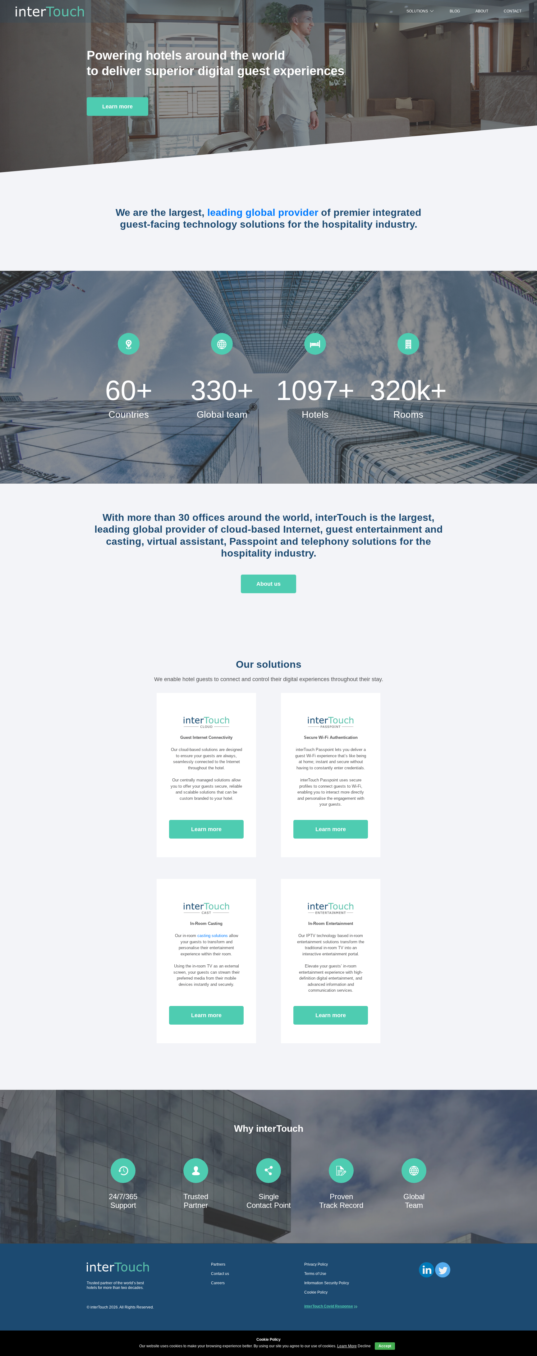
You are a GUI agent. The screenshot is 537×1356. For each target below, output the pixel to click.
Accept (385, 1346)
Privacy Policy (316, 1264)
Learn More (347, 1346)
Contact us (220, 1274)
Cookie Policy (316, 1292)
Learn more (117, 106)
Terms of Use (315, 1274)
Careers (218, 1283)
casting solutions (212, 935)
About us (268, 584)
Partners (218, 1264)
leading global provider (262, 212)
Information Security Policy (326, 1283)
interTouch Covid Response (328, 1306)
